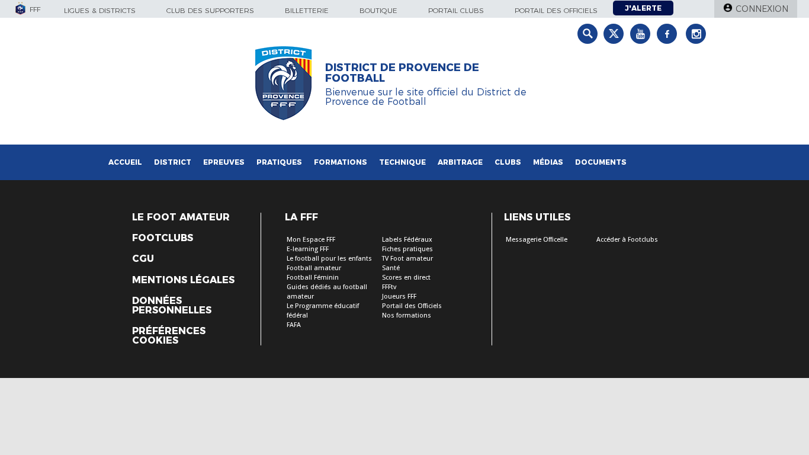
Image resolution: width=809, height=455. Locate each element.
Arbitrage (460, 162)
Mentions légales (183, 280)
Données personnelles (171, 305)
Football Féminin (313, 277)
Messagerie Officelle (536, 239)
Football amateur (314, 268)
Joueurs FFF (399, 296)
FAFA (294, 325)
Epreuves (224, 162)
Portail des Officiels (412, 306)
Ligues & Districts (100, 10)
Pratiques (279, 162)
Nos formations (406, 315)
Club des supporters (210, 10)
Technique (402, 162)
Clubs (508, 162)
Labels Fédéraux (407, 239)
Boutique (378, 10)
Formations (340, 162)
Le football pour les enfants (329, 258)
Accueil (125, 162)
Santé (391, 268)
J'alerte (643, 8)
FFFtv (389, 287)
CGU (143, 259)
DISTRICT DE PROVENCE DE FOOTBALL (402, 73)
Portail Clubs (456, 10)
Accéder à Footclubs (627, 239)
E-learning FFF (308, 249)
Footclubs (162, 238)
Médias (548, 162)
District (172, 162)
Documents (601, 162)
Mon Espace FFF (311, 239)
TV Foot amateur (407, 258)
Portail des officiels (556, 10)
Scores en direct (406, 277)
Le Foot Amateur (181, 217)
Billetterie (307, 10)
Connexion (762, 9)
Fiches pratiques (407, 249)
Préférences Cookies (169, 335)
